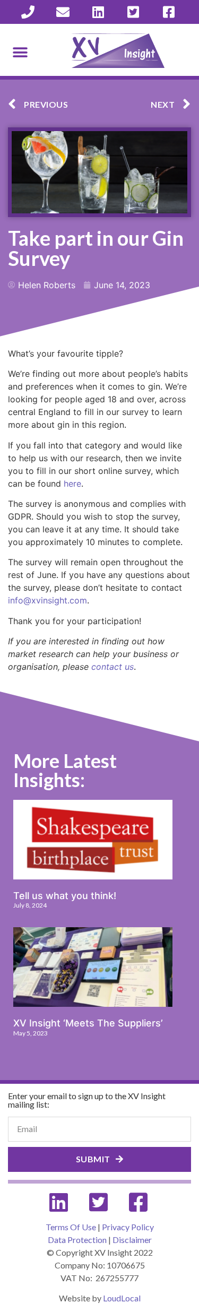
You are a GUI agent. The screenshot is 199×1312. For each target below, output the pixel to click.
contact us (112, 666)
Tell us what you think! (64, 895)
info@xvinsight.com (47, 600)
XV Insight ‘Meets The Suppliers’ (88, 1023)
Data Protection (77, 1240)
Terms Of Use (71, 1227)
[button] (20, 52)
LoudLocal (122, 1298)
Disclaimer (132, 1240)
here (72, 483)
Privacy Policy (128, 1227)
